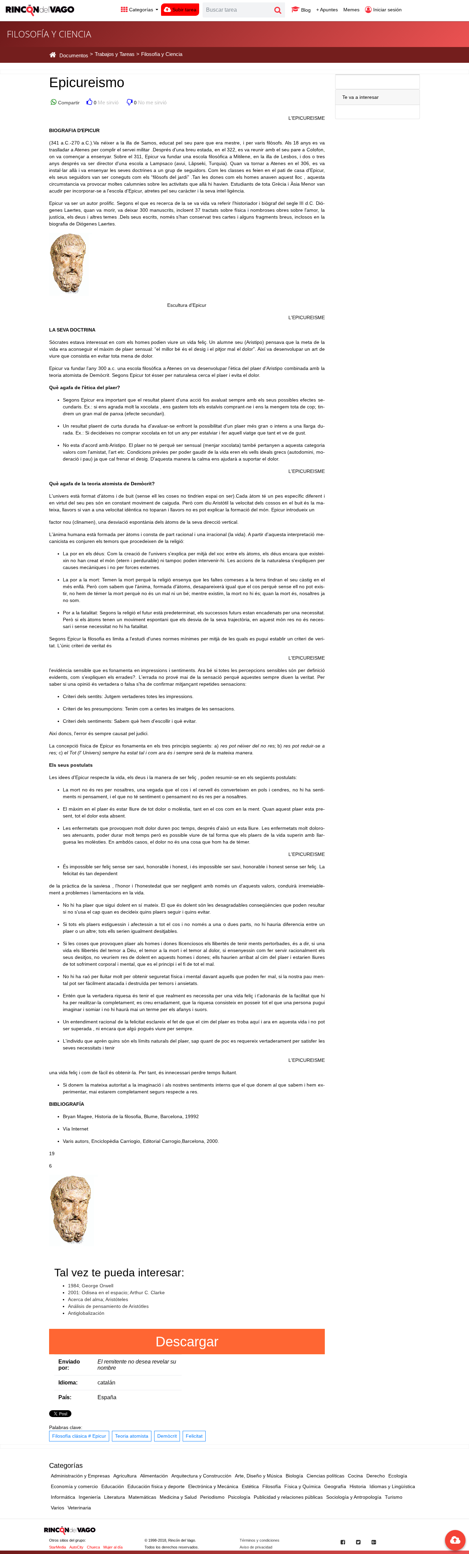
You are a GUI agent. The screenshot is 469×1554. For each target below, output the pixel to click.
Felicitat (194, 1436)
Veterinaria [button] (79, 1507)
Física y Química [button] (302, 1486)
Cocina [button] (355, 1475)
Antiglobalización (86, 1313)
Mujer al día (113, 1547)
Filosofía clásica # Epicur (79, 1436)
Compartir (68, 102)
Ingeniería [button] (90, 1497)
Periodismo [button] (212, 1497)
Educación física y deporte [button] (156, 1486)
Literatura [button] (114, 1497)
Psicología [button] (239, 1497)
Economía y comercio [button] (74, 1486)
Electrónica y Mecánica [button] (213, 1486)
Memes (351, 9)
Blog (305, 10)
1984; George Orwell (90, 1285)
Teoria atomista (131, 1436)
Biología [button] (294, 1475)
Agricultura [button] (125, 1475)
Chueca (93, 1547)
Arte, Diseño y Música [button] (258, 1475)
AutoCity (76, 1547)
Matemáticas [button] (142, 1497)
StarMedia (57, 1547)
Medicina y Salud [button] (178, 1497)
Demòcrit (167, 1436)
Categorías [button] (141, 9)
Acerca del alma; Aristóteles (98, 1299)
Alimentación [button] (154, 1475)
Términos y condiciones (259, 1540)
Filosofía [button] (271, 1486)
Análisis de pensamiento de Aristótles (108, 1306)
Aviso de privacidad (256, 1547)
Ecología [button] (397, 1475)
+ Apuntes (327, 9)
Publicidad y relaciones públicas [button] (288, 1497)
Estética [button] (250, 1486)
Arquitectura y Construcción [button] (201, 1475)
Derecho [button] (375, 1475)
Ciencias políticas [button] (325, 1475)
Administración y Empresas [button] (80, 1475)
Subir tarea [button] (183, 9)
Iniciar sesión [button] (387, 9)
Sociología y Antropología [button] (353, 1497)
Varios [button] (57, 1507)
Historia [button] (358, 1486)
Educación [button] (112, 1486)
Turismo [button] (393, 1497)
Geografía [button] (335, 1486)
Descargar (187, 1341)
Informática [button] (63, 1497)
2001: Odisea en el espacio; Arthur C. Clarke (116, 1292)
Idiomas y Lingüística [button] (392, 1486)
